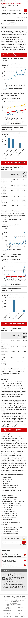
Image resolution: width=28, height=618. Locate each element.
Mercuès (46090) (6, 477)
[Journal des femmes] (7, 608)
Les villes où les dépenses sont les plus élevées (15, 54)
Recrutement (11, 597)
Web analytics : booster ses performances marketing (9, 560)
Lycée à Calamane (7, 507)
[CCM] (20, 608)
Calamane (18, 3)
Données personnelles (19, 597)
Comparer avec (5, 23)
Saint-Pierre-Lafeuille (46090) (10, 485)
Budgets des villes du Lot (9, 487)
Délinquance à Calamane (9, 517)
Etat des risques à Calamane (9, 513)
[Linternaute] (7, 610)
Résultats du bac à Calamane (10, 529)
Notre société (18, 596)
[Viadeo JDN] (20, 613)
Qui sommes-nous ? (7, 596)
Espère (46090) (6, 481)
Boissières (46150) (7, 479)
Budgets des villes (7, 3)
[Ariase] (7, 616)
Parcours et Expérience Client (10, 565)
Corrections (7, 600)
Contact (6, 597)
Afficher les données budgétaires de (10, 20)
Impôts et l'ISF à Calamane (9, 499)
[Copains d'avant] (7, 613)
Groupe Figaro (21, 600)
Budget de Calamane (19, 430)
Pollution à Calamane (7, 519)
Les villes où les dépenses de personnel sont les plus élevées (15, 163)
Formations (6, 550)
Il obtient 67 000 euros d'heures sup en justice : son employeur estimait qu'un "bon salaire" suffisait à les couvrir (13, 578)
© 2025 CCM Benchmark (14, 601)
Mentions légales (13, 600)
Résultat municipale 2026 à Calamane (12, 527)
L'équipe (13, 596)
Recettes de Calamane (7, 430)
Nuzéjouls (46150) (6, 483)
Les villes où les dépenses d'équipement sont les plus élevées (14, 324)
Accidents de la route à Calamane (11, 503)
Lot (13, 3)
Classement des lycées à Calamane (11, 505)
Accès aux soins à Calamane (9, 515)
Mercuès (9, 13)
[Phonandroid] (20, 616)
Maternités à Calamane (8, 511)
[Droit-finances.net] (20, 611)
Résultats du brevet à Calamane (10, 531)
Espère (19, 13)
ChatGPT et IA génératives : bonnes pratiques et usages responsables (11, 555)
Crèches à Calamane (7, 509)
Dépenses (3, 27)
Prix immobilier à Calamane (9, 497)
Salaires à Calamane (7, 495)
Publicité (23, 596)
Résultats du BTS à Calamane (10, 533)
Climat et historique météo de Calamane (13, 501)
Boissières (14, 13)
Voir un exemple (22, 544)
